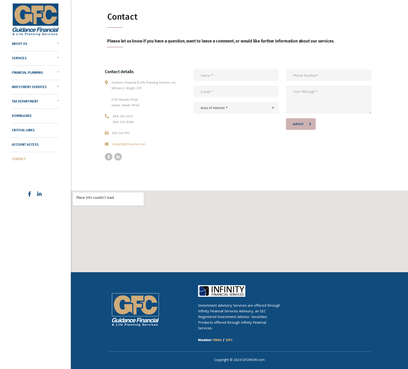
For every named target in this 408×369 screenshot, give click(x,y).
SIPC (229, 340)
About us (19, 44)
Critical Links (23, 130)
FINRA (217, 340)
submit (298, 124)
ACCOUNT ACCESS (25, 145)
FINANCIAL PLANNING (27, 73)
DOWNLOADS (22, 116)
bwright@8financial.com (128, 144)
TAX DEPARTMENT (25, 101)
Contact (19, 159)
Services (19, 58)
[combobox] (236, 108)
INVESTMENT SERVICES (29, 87)
